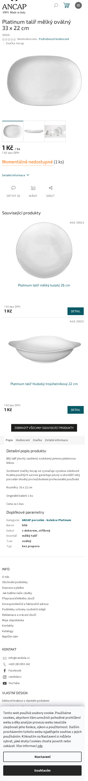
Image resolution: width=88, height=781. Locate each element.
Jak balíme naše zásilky (17, 593)
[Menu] (78, 5)
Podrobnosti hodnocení (54, 39)
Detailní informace (13, 175)
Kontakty (8, 626)
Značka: (15, 43)
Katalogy (7, 631)
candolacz (15, 677)
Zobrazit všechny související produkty (44, 428)
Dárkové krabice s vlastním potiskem (25, 701)
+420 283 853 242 (19, 664)
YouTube (14, 683)
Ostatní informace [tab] (56, 440)
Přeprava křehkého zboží (18, 598)
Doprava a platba (13, 588)
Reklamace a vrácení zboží (19, 615)
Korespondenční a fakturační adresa (25, 604)
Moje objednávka (13, 620)
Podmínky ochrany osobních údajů (23, 609)
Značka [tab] (37, 440)
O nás (5, 577)
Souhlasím (42, 770)
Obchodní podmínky (15, 582)
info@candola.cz (19, 658)
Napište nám (10, 636)
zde (40, 746)
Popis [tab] (9, 440)
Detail (75, 311)
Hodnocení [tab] (23, 440)
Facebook (15, 670)
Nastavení (42, 756)
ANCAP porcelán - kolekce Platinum (46, 520)
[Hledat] (56, 5)
